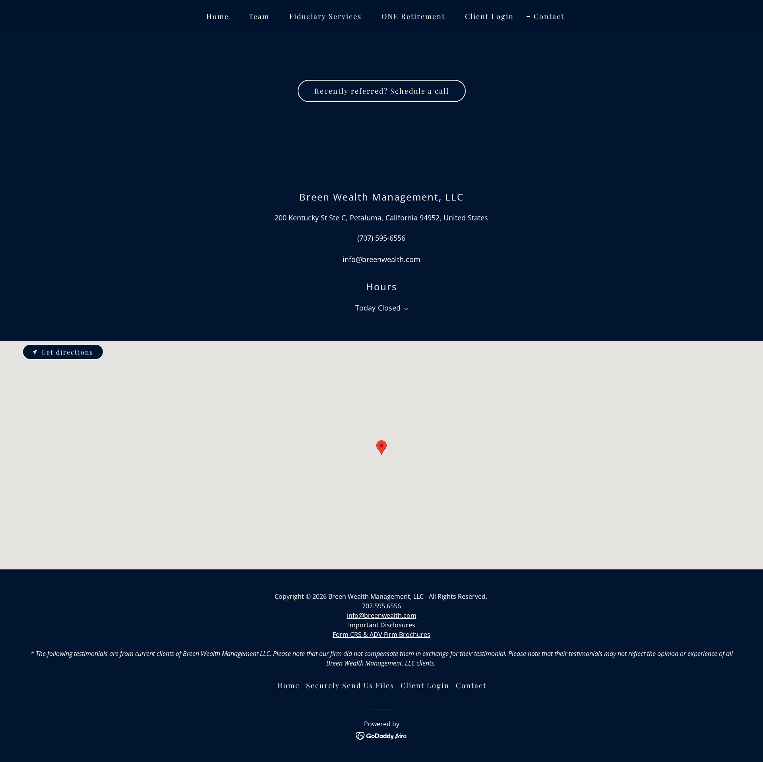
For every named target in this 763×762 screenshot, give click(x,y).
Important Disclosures (381, 625)
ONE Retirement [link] (413, 16)
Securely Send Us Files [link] (350, 685)
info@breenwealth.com (381, 615)
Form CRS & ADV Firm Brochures (381, 634)
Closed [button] (389, 308)
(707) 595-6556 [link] (381, 238)
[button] (404, 309)
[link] (382, 735)
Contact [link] (549, 16)
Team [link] (259, 16)
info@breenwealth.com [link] (381, 259)
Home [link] (217, 16)
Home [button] (288, 685)
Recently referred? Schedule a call (381, 91)
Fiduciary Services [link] (325, 16)
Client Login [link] (489, 16)
